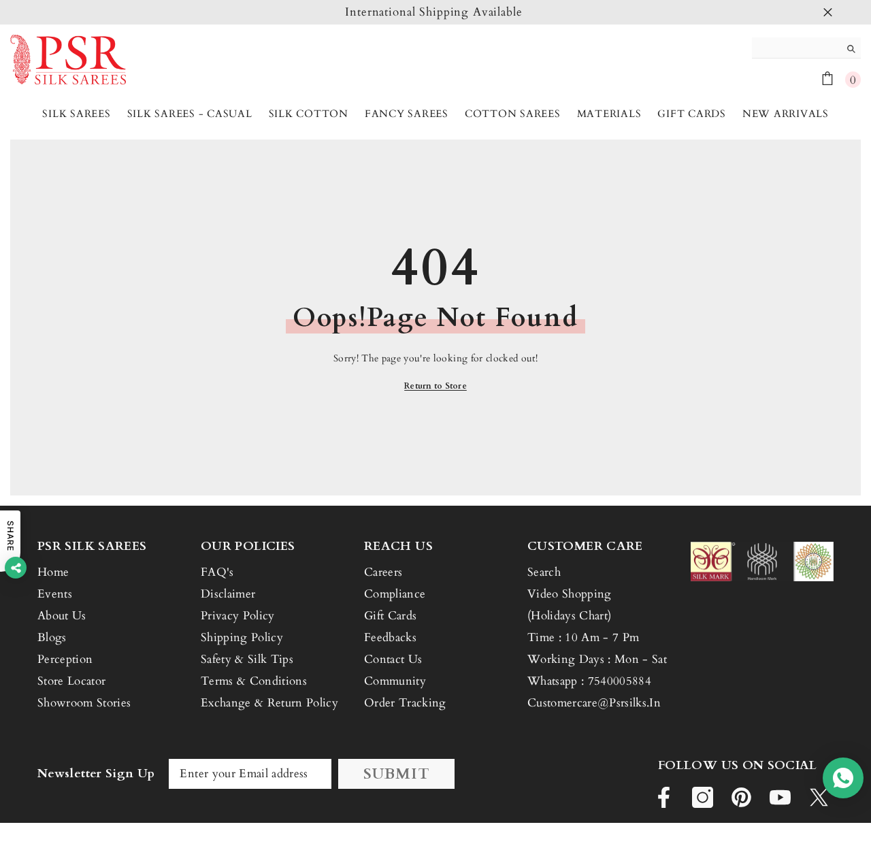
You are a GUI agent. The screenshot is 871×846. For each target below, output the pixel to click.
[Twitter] (819, 797)
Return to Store (435, 385)
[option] (435, 12)
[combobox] (796, 47)
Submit (396, 774)
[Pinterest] (741, 797)
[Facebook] (663, 797)
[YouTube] (780, 797)
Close (828, 12)
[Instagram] (702, 797)
